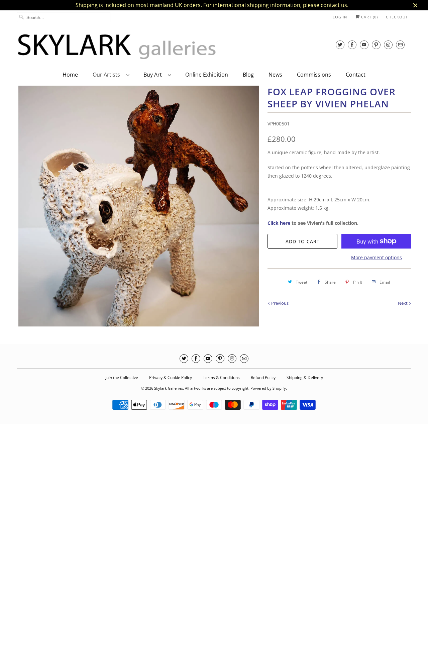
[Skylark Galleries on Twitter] (340, 44)
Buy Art (154, 74)
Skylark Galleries (168, 388)
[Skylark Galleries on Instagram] (388, 44)
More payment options (376, 257)
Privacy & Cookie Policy (170, 377)
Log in (340, 16)
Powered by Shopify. (268, 388)
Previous (279, 303)
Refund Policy (263, 377)
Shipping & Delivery (305, 377)
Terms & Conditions (221, 377)
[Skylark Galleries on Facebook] (352, 44)
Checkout (397, 16)
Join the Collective (121, 377)
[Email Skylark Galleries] (400, 44)
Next (403, 303)
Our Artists (108, 74)
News (275, 74)
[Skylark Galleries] (117, 47)
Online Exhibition (206, 74)
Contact (355, 74)
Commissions (314, 74)
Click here (279, 223)
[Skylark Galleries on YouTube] (364, 44)
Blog (248, 74)
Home (70, 74)
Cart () (369, 16)
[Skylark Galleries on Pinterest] (376, 44)
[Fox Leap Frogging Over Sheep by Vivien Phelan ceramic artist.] (138, 206)
